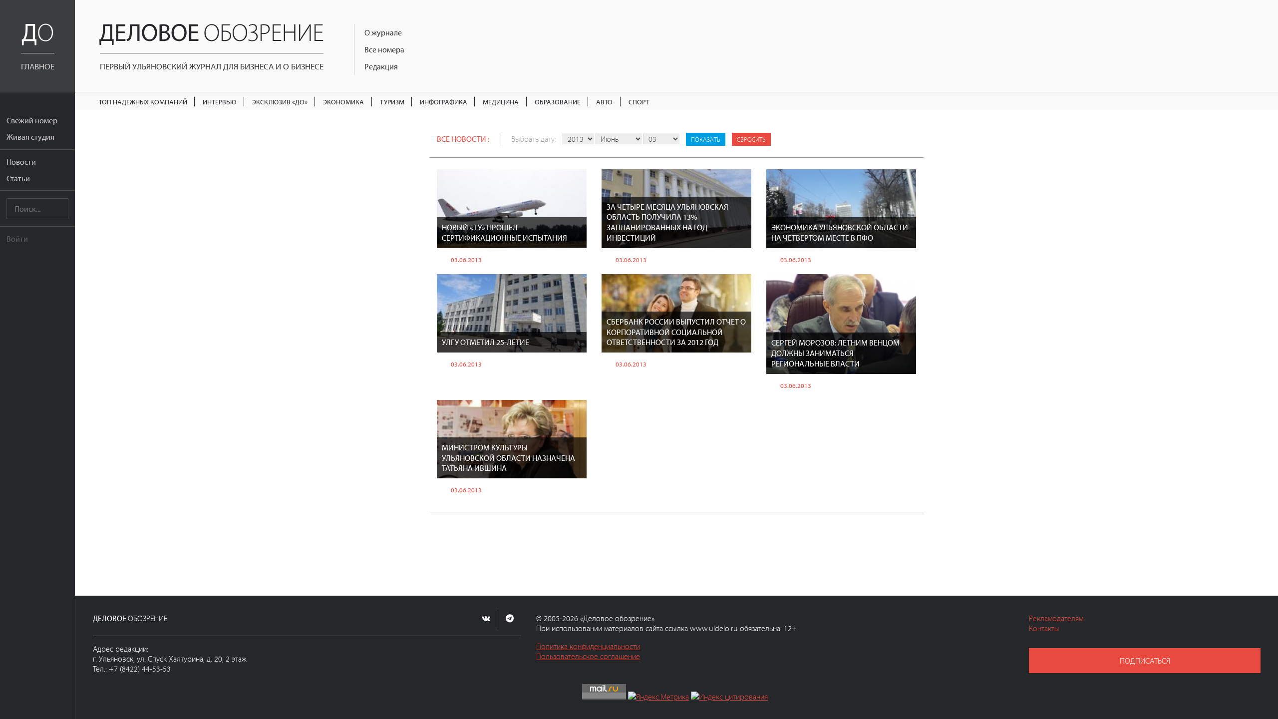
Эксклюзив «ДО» (280, 101)
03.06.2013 (466, 260)
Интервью (219, 101)
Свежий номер (31, 120)
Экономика (343, 101)
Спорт (639, 101)
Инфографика (443, 101)
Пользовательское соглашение (588, 656)
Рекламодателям (1056, 618)
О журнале (383, 32)
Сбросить (751, 139)
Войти (17, 239)
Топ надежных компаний (143, 101)
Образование (558, 101)
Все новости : (463, 139)
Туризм (392, 101)
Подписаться (1145, 661)
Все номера (384, 49)
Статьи (18, 178)
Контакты (1044, 628)
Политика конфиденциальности (588, 646)
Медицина (501, 101)
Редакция (381, 66)
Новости (21, 162)
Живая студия (30, 137)
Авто (604, 101)
